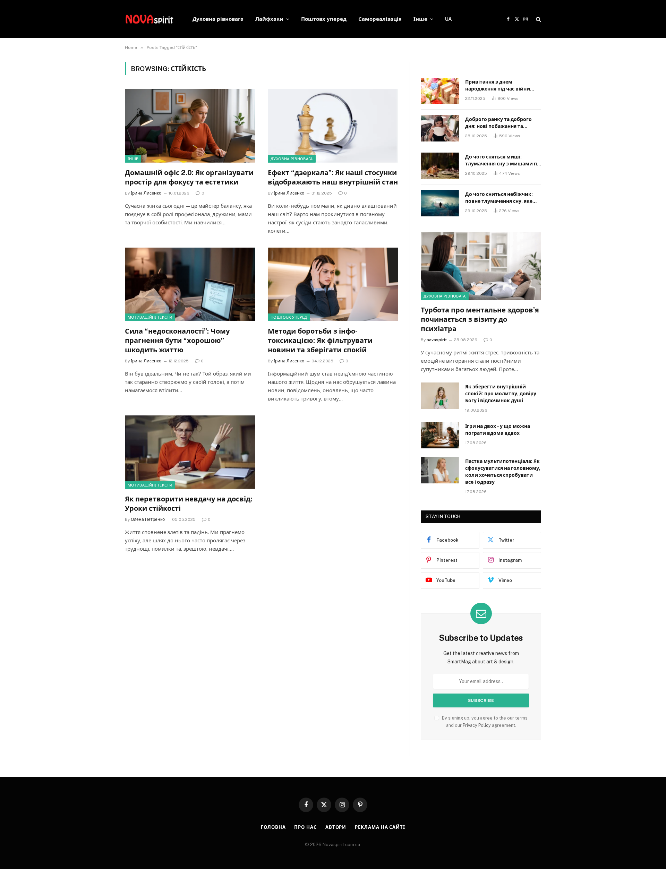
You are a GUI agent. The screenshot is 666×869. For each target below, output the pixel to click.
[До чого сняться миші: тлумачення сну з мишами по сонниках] (440, 166)
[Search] (538, 19)
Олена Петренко (148, 519)
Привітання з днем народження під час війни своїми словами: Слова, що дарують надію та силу (499, 85)
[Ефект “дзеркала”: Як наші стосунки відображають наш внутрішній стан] (333, 126)
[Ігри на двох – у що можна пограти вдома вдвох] (440, 435)
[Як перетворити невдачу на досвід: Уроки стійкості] (190, 452)
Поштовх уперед (324, 19)
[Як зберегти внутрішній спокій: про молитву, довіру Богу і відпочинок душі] (440, 395)
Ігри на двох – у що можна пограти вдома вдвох (497, 429)
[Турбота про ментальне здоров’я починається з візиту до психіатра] (481, 266)
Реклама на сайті (380, 827)
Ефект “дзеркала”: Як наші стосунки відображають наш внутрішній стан (333, 177)
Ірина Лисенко (146, 193)
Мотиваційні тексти (150, 317)
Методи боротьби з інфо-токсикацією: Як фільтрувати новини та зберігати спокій (320, 340)
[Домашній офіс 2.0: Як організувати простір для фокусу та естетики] (190, 126)
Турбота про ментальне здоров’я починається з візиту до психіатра (480, 319)
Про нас (305, 827)
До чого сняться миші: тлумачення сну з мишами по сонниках (502, 160)
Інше (420, 19)
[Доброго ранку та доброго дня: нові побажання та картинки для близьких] (440, 128)
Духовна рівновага (218, 19)
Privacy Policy (477, 725)
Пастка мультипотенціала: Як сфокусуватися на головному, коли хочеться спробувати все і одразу (502, 471)
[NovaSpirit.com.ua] (149, 19)
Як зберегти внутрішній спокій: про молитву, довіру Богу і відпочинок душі (500, 393)
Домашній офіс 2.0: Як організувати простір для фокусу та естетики (189, 177)
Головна (273, 827)
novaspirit (437, 339)
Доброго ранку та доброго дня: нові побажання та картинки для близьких (498, 123)
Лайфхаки (269, 19)
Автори (335, 827)
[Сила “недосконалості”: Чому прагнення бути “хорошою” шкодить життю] (190, 284)
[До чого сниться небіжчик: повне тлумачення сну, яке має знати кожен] (440, 203)
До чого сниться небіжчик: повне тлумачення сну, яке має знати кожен (499, 198)
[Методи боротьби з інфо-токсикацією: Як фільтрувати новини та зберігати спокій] (333, 284)
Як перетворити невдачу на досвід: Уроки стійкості (188, 504)
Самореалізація (380, 19)
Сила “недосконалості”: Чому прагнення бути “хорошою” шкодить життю (177, 340)
